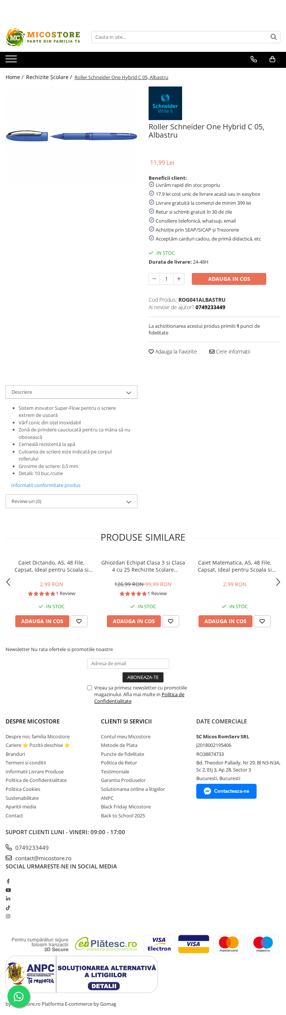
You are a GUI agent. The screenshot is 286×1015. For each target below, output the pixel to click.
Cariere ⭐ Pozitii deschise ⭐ (38, 745)
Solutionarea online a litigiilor (133, 789)
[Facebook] (8, 881)
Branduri (15, 754)
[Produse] (12, 61)
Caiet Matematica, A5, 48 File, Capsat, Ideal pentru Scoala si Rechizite (235, 566)
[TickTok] (8, 907)
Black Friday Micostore (126, 806)
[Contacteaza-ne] (253, 59)
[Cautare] (273, 37)
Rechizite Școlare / (49, 77)
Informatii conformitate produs (45, 485)
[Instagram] (8, 916)
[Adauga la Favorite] (79, 621)
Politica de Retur (119, 762)
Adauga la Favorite (175, 351)
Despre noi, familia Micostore (38, 736)
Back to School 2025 (123, 815)
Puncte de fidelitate (122, 754)
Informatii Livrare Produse (35, 771)
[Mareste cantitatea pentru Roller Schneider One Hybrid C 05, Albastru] (178, 279)
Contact (14, 815)
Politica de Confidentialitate (36, 780)
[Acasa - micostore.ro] (43, 37)
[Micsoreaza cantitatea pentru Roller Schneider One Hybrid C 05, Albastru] (154, 279)
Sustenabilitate (22, 798)
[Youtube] (8, 890)
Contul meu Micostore (125, 736)
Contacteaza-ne (231, 791)
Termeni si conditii (26, 762)
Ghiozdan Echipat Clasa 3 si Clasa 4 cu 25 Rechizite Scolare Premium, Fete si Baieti (143, 566)
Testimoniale (115, 771)
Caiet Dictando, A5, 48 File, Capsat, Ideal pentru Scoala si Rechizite (52, 566)
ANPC (107, 798)
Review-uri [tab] (26, 501)
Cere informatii (232, 351)
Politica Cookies (23, 789)
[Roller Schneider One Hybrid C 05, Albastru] (71, 136)
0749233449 (31, 847)
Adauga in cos (229, 278)
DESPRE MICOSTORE (33, 721)
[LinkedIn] (8, 898)
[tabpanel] (71, 136)
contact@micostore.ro (43, 858)
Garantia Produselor (123, 780)
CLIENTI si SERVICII (126, 721)
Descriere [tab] (22, 392)
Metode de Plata (119, 745)
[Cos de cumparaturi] (272, 59)
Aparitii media (21, 806)
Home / (15, 77)
